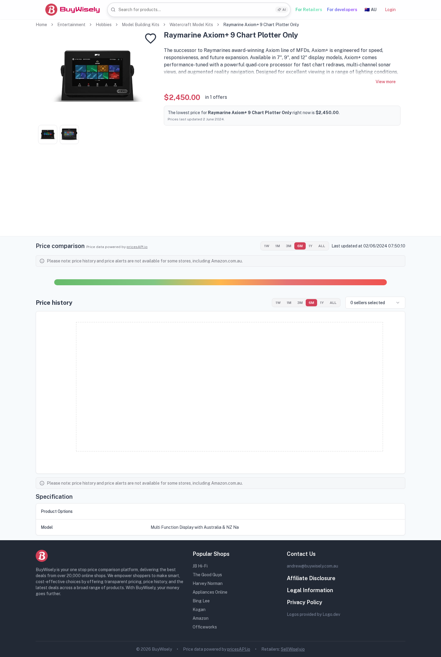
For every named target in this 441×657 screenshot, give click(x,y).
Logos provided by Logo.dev (313, 614)
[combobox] (199, 9)
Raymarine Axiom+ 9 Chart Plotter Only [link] (261, 24)
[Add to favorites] (150, 38)
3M (288, 246)
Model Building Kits (140, 24)
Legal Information (310, 590)
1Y (310, 246)
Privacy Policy (304, 602)
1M (277, 246)
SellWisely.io (293, 649)
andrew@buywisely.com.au (312, 566)
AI (284, 10)
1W (266, 246)
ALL (321, 246)
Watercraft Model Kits (191, 24)
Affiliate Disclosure (311, 578)
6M (300, 246)
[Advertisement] (220, 194)
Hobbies (104, 24)
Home (41, 24)
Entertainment (71, 24)
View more (386, 81)
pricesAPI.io (137, 247)
